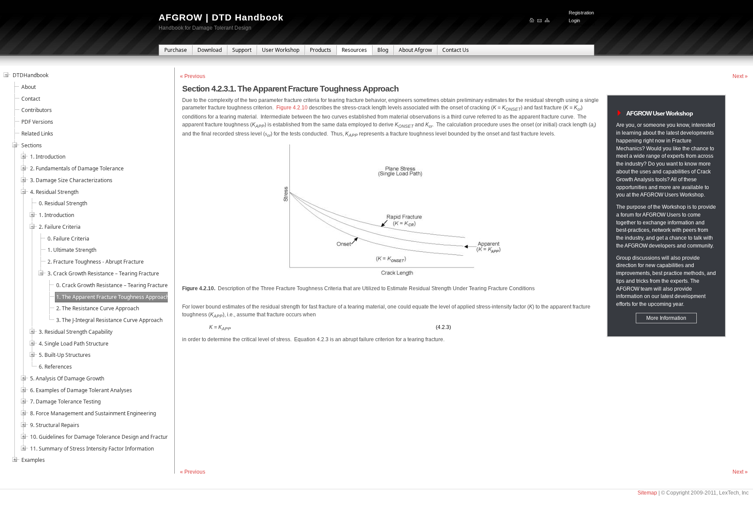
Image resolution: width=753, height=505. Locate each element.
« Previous (192, 76)
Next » (740, 76)
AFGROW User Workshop (659, 113)
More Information (666, 318)
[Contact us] (540, 21)
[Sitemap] (547, 21)
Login (574, 20)
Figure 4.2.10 (292, 108)
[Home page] (532, 21)
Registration (581, 12)
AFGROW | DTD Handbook (221, 17)
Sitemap (647, 493)
